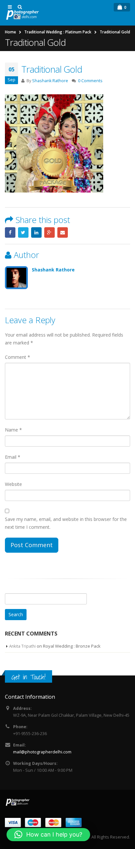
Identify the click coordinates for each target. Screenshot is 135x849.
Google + (49, 232)
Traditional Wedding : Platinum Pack (57, 32)
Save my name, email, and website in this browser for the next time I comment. (66, 523)
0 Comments (90, 80)
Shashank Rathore (50, 80)
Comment (17, 357)
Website (13, 484)
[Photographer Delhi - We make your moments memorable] (23, 15)
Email (62, 232)
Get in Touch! (28, 677)
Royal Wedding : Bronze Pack (72, 646)
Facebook (10, 232)
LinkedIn (36, 232)
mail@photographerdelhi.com (42, 752)
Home (10, 32)
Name (13, 430)
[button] (48, 834)
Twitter (23, 232)
